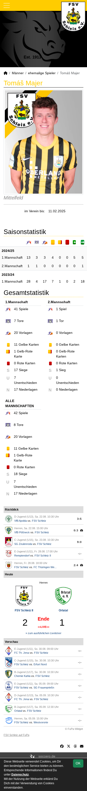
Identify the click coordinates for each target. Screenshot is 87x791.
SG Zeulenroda (23, 543)
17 (45, 281)
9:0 (79, 542)
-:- (80, 553)
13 (28, 257)
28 (28, 281)
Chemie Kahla (22, 675)
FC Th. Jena (21, 652)
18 (83, 281)
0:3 (76, 530)
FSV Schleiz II (43, 555)
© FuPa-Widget (74, 728)
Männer (18, 73)
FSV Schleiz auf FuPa (16, 734)
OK (78, 763)
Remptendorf (21, 555)
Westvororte (41, 722)
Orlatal (63, 610)
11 (16, 344)
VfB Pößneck (22, 532)
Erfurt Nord (40, 664)
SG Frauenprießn (44, 687)
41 (16, 309)
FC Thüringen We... (45, 567)
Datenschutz (20, 774)
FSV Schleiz (39, 520)
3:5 (79, 518)
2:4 (76, 565)
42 (16, 413)
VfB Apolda (20, 520)
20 (16, 333)
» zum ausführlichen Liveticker (43, 633)
